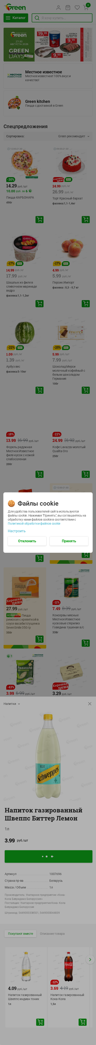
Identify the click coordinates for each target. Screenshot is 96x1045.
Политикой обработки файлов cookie (34, 523)
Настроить (17, 531)
